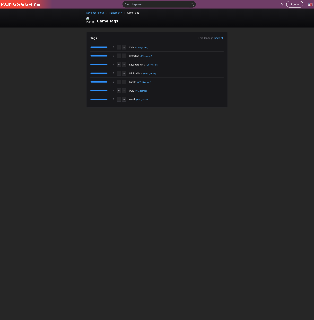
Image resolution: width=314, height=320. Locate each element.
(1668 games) (149, 73)
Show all (219, 37)
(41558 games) (144, 82)
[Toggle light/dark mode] (282, 4)
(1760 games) (141, 47)
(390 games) (142, 99)
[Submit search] (192, 4)
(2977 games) (153, 64)
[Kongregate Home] (20, 4)
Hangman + (115, 12)
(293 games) (146, 56)
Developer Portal (95, 12)
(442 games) (141, 90)
